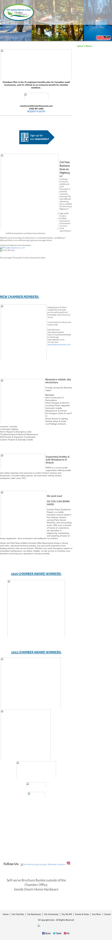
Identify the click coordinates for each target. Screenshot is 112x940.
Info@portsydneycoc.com (14, 248)
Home (6, 914)
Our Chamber (18, 914)
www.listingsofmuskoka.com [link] (58, 345)
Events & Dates (82, 914)
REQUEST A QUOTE (36, 111)
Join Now (96, 914)
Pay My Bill (67, 914)
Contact (107, 914)
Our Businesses (34, 914)
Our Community (51, 914)
